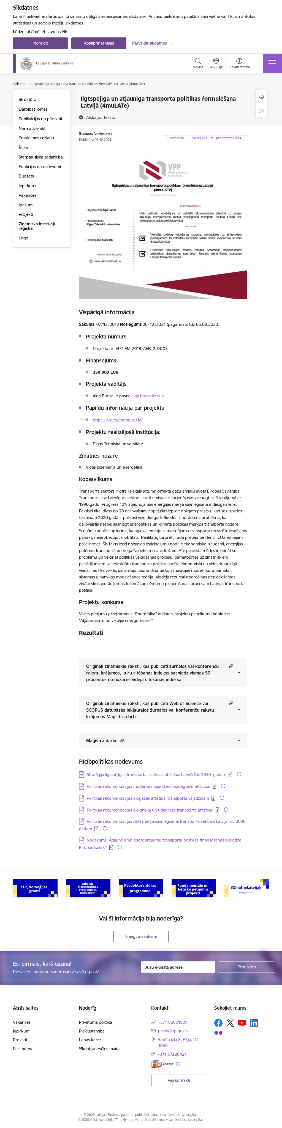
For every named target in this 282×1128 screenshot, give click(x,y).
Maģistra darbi (101, 740)
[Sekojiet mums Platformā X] (230, 1023)
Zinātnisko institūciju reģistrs (37, 226)
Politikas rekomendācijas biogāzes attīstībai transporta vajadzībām (148, 798)
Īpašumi (26, 204)
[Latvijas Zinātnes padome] (47, 63)
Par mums (22, 1048)
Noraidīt (40, 43)
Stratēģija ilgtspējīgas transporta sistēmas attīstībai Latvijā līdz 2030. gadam (156, 774)
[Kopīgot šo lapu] (261, 111)
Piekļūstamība (92, 1031)
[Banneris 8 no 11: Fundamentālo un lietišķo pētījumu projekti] (194, 888)
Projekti (26, 214)
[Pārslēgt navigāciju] (272, 63)
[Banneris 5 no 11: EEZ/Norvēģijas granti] (35, 888)
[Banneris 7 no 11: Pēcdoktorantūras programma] (141, 888)
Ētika (23, 147)
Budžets (26, 176)
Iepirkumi (27, 185)
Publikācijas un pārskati (40, 118)
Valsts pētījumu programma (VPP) (217, 138)
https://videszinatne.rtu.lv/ (118, 419)
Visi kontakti (179, 1080)
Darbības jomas (33, 109)
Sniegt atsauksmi (141, 936)
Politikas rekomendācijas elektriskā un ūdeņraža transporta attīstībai (150, 810)
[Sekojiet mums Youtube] (242, 1022)
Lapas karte (90, 1039)
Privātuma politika (95, 1022)
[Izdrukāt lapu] (261, 97)
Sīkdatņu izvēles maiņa (100, 1048)
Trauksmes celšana (36, 137)
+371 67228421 (172, 1054)
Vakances (27, 195)
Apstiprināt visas (99, 43)
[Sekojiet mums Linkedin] (254, 1023)
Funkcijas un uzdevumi (40, 166)
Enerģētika (175, 138)
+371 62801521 (172, 1022)
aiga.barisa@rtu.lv (147, 395)
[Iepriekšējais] (22, 888)
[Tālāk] (260, 888)
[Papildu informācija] (239, 774)
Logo (23, 238)
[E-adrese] (162, 1064)
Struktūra (27, 99)
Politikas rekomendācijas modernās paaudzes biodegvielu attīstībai (148, 786)
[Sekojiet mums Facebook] (218, 1023)
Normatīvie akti (32, 128)
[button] (230, 666)
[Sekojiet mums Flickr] (218, 1032)
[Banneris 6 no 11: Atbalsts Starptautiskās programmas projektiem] (88, 888)
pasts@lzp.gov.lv (173, 1030)
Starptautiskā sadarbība (41, 157)
